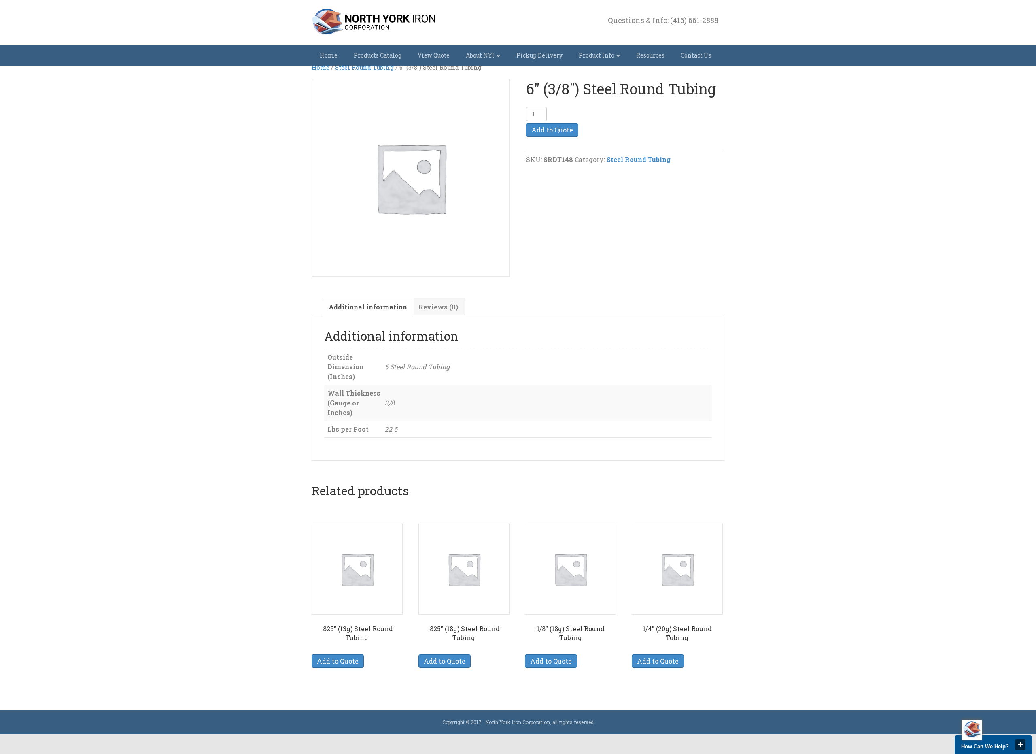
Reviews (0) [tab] (438, 306)
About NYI (480, 55)
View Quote (434, 55)
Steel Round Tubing (364, 67)
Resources (650, 55)
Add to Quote (552, 130)
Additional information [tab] (368, 306)
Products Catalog (377, 55)
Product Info (596, 55)
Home (329, 55)
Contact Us (696, 55)
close (1020, 744)
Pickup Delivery (539, 55)
